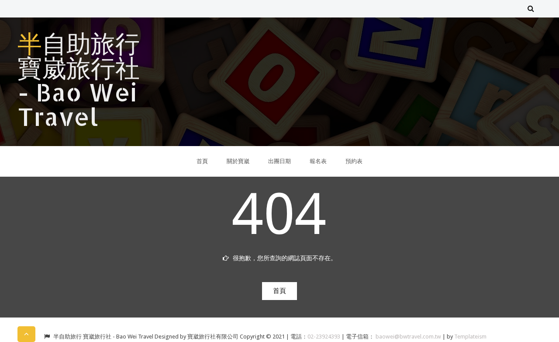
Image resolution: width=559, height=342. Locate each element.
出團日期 (279, 161)
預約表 (353, 161)
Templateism (470, 336)
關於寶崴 (238, 161)
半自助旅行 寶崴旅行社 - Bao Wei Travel (78, 79)
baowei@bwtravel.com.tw (409, 336)
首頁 (202, 161)
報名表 (318, 161)
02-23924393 (324, 336)
